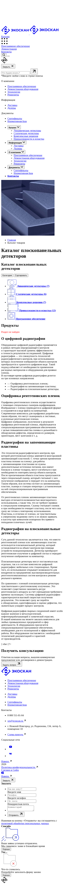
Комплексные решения (26, 136)
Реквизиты (13, 94)
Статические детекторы (26, 133)
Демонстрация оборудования (22, 89)
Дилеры (11, 108)
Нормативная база (17, 121)
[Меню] (8, 56)
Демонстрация (9, 49)
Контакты (6, 51)
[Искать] (34, 71)
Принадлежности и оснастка (29, 139)
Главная (11, 240)
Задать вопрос (9, 665)
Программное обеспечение (15, 46)
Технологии (13, 92)
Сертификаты (14, 118)
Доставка (12, 105)
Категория (7, 275)
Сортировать (21, 275)
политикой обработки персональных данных (25, 823)
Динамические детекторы (27, 130)
